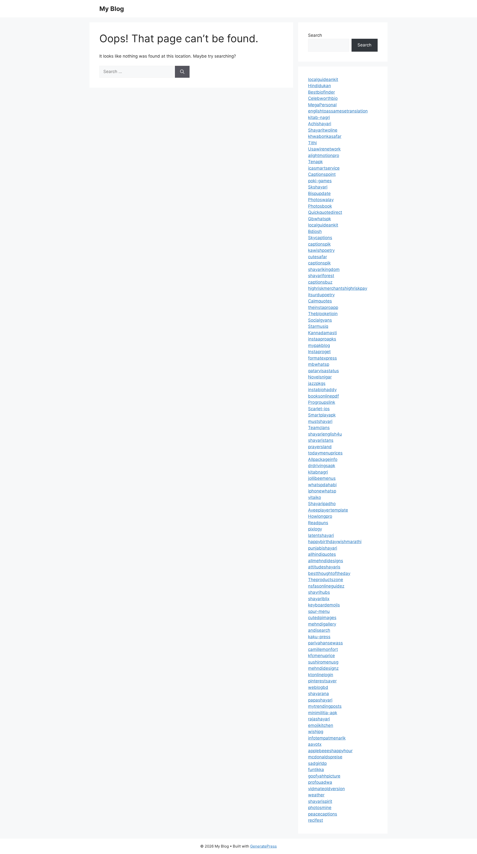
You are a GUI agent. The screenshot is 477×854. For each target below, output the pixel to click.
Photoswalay (321, 199)
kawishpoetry (321, 250)
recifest (315, 820)
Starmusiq (318, 326)
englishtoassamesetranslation (338, 111)
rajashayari (319, 718)
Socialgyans (320, 320)
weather (316, 794)
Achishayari (319, 123)
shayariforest (321, 275)
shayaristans (320, 440)
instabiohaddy (322, 389)
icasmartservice (324, 168)
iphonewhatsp (322, 490)
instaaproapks (322, 338)
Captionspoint (322, 174)
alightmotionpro (323, 155)
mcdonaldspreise (325, 756)
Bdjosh (315, 231)
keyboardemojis (324, 604)
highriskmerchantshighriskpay (337, 288)
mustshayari (320, 421)
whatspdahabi (322, 484)
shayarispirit (320, 801)
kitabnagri (318, 472)
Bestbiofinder (321, 92)
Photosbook (320, 206)
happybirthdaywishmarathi (334, 541)
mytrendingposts (325, 706)
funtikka (316, 769)
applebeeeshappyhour (330, 750)
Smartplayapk (322, 414)
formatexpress (322, 358)
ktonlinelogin (320, 674)
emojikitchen (320, 725)
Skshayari (317, 187)
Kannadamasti (322, 332)
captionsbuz (320, 282)
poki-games (320, 180)
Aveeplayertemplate (328, 510)
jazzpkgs (316, 383)
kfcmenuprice (321, 655)
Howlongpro (320, 516)
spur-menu (319, 611)
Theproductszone (325, 579)
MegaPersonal (322, 104)
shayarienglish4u (325, 434)
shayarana (318, 693)
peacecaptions (322, 814)
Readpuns (318, 522)
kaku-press (319, 636)
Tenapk (315, 161)
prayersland (320, 446)
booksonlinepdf (323, 396)
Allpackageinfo (322, 459)
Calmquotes (320, 300)
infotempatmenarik (327, 738)
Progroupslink (321, 402)
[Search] (182, 72)
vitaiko (314, 497)
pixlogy (315, 528)
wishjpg (315, 731)
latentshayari (321, 535)
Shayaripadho (322, 503)
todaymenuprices (325, 452)
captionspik (319, 244)
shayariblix (318, 598)
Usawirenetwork (324, 149)
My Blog (111, 8)
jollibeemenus (322, 478)
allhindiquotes (322, 554)
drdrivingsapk (321, 465)
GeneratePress (263, 846)
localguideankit (323, 79)
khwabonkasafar (324, 136)
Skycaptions (320, 237)
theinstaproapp (323, 307)
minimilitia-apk (322, 712)
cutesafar (317, 256)
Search (315, 35)
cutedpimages (322, 617)
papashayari (320, 700)
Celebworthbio (323, 98)
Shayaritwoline (322, 130)
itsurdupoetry (321, 294)
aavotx (314, 744)
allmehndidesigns (325, 560)
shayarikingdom (324, 269)
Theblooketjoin (323, 313)
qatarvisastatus (323, 370)
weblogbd (318, 687)
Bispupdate (319, 193)
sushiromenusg (323, 662)
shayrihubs (319, 592)
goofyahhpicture (324, 776)
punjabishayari (322, 548)
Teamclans (319, 427)
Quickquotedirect (325, 212)
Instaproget (319, 351)
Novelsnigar (320, 376)
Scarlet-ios (319, 408)
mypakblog (319, 345)
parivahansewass (325, 642)
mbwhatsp (318, 364)
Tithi (312, 142)
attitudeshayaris (324, 566)
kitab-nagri (319, 117)
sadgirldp (317, 763)
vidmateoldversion (326, 788)
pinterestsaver (322, 680)
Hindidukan (319, 85)
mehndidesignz (323, 668)
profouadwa (320, 782)
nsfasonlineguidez (326, 586)
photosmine (319, 807)
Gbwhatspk (319, 218)
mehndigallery (322, 624)
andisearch (319, 630)
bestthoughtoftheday (329, 573)
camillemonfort (323, 649)
